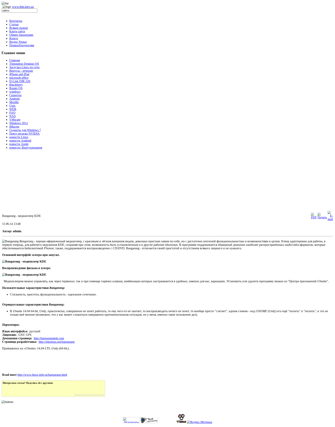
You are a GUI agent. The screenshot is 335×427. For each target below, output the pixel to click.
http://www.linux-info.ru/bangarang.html (42, 374)
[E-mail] (330, 219)
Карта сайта (17, 31)
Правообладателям (21, 45)
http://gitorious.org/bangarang (57, 341)
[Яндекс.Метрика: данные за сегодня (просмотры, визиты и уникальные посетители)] (199, 422)
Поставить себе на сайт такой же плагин (89, 395)
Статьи (14, 24)
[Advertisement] (118, 183)
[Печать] (322, 217)
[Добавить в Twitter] (8, 389)
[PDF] (314, 217)
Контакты (15, 21)
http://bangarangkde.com (49, 338)
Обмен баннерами (21, 34)
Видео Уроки (18, 41)
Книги (13, 38)
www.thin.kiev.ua (23, 6)
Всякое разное (18, 27)
